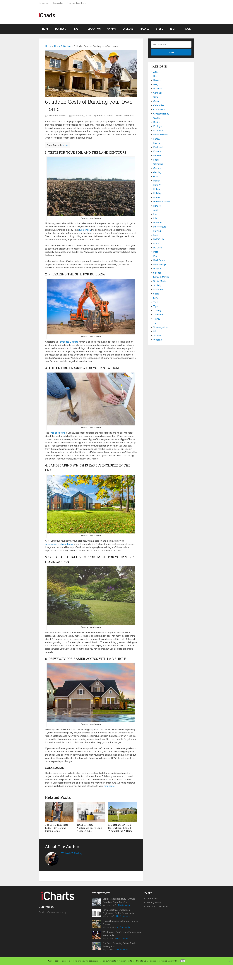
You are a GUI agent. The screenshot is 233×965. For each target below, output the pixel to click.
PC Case (157, 247)
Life (155, 218)
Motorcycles (159, 226)
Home (45, 29)
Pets (155, 252)
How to (157, 206)
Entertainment (160, 134)
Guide (156, 176)
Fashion (157, 143)
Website (157, 339)
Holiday (157, 193)
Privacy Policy (57, 3)
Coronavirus (159, 109)
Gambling (158, 164)
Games (157, 168)
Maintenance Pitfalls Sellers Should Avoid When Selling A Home (120, 827)
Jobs (155, 210)
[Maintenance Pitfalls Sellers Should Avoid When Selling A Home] (122, 812)
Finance (144, 29)
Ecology (128, 29)
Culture (157, 118)
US (154, 331)
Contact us (43, 3)
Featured (157, 147)
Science (157, 273)
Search (171, 52)
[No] (229, 961)
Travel (186, 29)
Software (158, 289)
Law (155, 214)
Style (159, 29)
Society (157, 285)
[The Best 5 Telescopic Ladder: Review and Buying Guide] (59, 812)
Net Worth (158, 239)
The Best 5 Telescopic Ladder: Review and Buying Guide (56, 827)
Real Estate (159, 260)
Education (94, 29)
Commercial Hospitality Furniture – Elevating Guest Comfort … (119, 900)
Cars (155, 97)
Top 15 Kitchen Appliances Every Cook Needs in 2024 (89, 827)
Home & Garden (105, 115)
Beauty (157, 80)
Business (60, 29)
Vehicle (157, 335)
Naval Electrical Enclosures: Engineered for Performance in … (118, 912)
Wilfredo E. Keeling (56, 115)
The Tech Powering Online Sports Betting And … (119, 945)
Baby (156, 76)
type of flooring (57, 433)
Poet (155, 256)
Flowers (157, 155)
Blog (155, 84)
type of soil (85, 230)
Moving (157, 231)
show (65, 145)
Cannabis (157, 93)
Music (156, 235)
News (156, 243)
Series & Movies (161, 277)
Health (77, 29)
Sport (156, 293)
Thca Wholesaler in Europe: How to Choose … (120, 923)
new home (109, 786)
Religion (157, 268)
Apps (156, 72)
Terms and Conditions (76, 3)
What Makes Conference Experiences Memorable (121, 934)
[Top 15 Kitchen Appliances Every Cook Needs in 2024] (91, 812)
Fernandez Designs (68, 342)
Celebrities (158, 105)
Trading (157, 310)
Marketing (158, 222)
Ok (182, 961)
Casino (156, 101)
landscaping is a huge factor (59, 544)
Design (156, 122)
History (156, 185)
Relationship (159, 264)
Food (156, 160)
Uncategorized (160, 327)
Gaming (111, 29)
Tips (155, 306)
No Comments (126, 115)
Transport (158, 314)
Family (156, 139)
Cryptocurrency (161, 113)
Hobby (156, 189)
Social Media (159, 281)
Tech (172, 29)
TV (154, 323)
